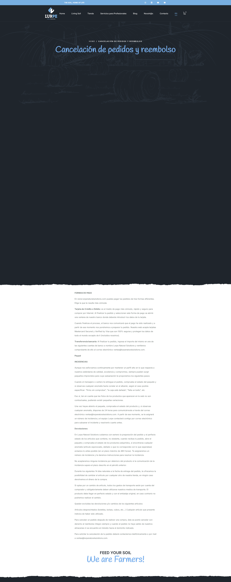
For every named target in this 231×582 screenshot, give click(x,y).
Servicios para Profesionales (113, 13)
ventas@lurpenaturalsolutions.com (129, 349)
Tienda (90, 13)
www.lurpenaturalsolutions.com (91, 299)
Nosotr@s (148, 13)
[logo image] (51, 13)
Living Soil (76, 13)
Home (62, 13)
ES (176, 13)
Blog (135, 13)
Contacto (164, 13)
